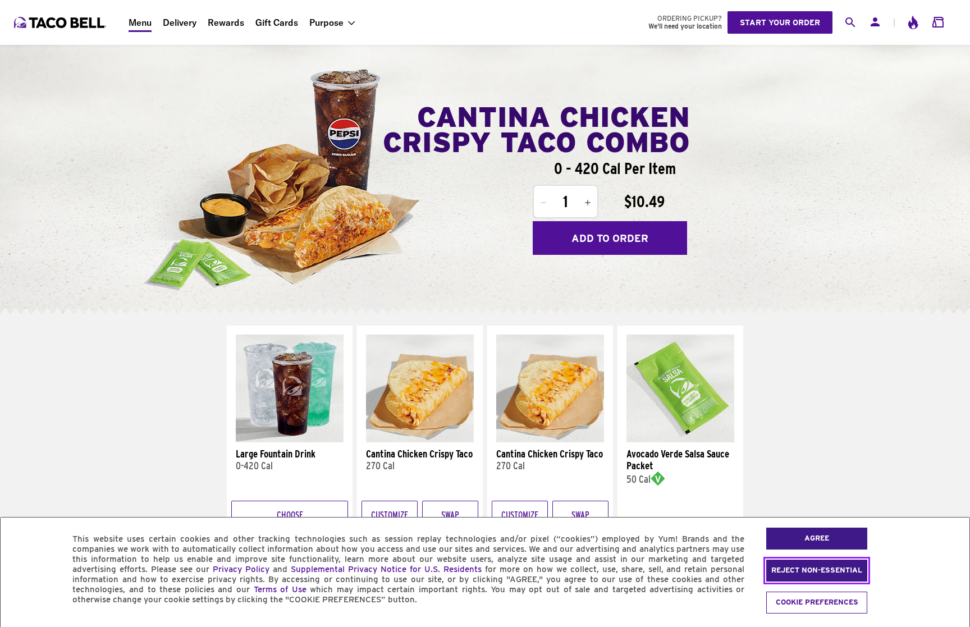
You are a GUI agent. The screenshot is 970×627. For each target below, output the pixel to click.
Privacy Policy (241, 569)
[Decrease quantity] (543, 202)
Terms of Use (280, 589)
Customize (389, 515)
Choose (290, 515)
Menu (140, 22)
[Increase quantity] (587, 202)
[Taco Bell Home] (61, 22)
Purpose (326, 22)
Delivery (179, 22)
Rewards (226, 22)
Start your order (780, 22)
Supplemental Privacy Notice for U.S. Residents (386, 569)
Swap (450, 515)
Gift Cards (276, 22)
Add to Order (609, 238)
